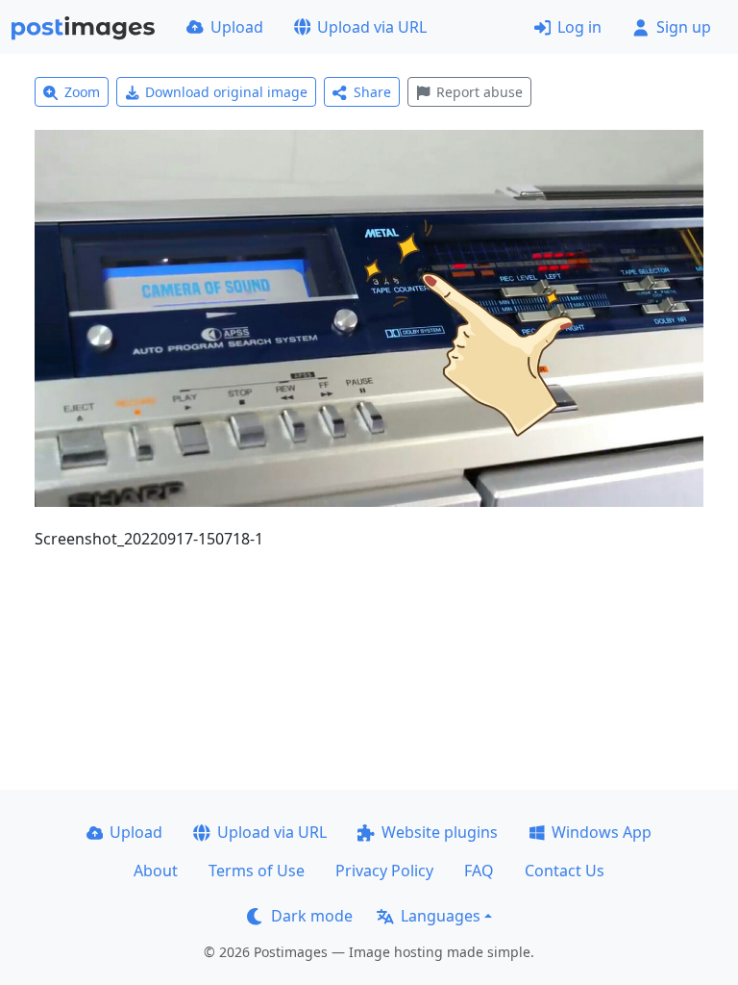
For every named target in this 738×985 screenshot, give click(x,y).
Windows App (602, 832)
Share (372, 92)
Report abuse (479, 92)
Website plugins (439, 832)
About (156, 870)
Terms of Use (257, 870)
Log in (579, 27)
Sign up (683, 27)
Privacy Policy (384, 870)
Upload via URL (372, 27)
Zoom (82, 92)
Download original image (226, 92)
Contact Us (564, 870)
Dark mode (312, 915)
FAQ (479, 870)
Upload (236, 27)
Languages (440, 915)
